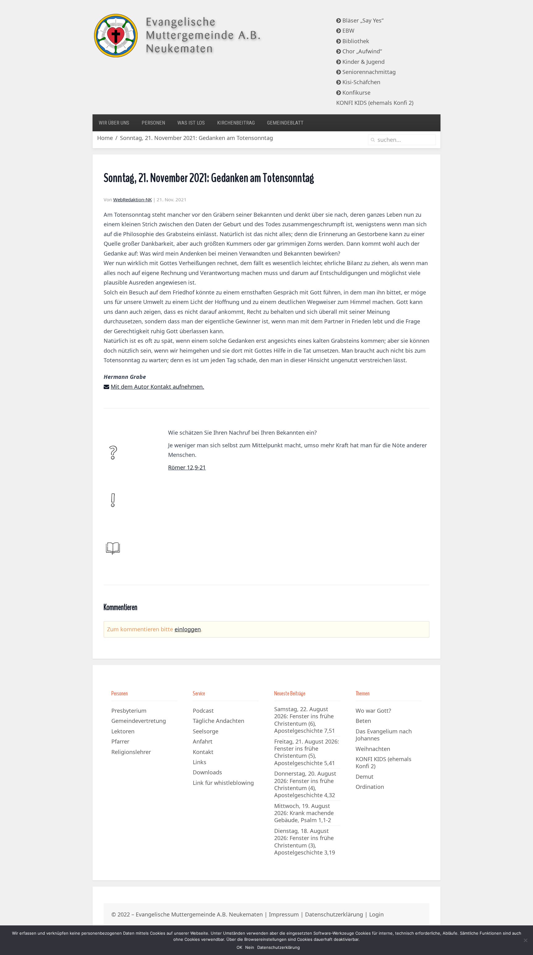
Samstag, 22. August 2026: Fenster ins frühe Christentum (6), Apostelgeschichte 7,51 (304, 719)
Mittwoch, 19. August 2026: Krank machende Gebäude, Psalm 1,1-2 (304, 813)
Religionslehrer (131, 752)
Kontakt (203, 752)
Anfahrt (203, 741)
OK (239, 947)
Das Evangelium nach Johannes (384, 735)
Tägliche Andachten (218, 720)
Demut (365, 776)
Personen (153, 123)
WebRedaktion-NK (132, 199)
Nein (249, 947)
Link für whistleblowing (223, 782)
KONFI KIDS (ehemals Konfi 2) (374, 102)
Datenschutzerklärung (334, 914)
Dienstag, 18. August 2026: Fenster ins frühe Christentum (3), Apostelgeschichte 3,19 (304, 841)
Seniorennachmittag (368, 72)
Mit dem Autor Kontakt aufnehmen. (157, 386)
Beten (363, 720)
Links (199, 762)
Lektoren (122, 731)
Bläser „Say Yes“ (362, 20)
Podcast (203, 710)
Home (105, 137)
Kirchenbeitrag (236, 123)
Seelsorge (205, 731)
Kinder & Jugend (363, 61)
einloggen (188, 629)
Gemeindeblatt (285, 123)
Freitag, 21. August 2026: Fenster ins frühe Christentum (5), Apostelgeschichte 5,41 (306, 752)
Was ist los (191, 123)
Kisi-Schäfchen (360, 82)
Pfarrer (120, 741)
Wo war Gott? (373, 710)
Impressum (284, 914)
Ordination (370, 786)
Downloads (207, 772)
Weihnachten (373, 748)
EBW (347, 30)
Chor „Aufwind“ (361, 51)
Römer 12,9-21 (187, 467)
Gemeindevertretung (138, 720)
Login (376, 914)
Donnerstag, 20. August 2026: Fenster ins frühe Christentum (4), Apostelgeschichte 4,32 (305, 784)
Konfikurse (355, 92)
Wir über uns (114, 123)
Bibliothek (355, 41)
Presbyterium (129, 710)
